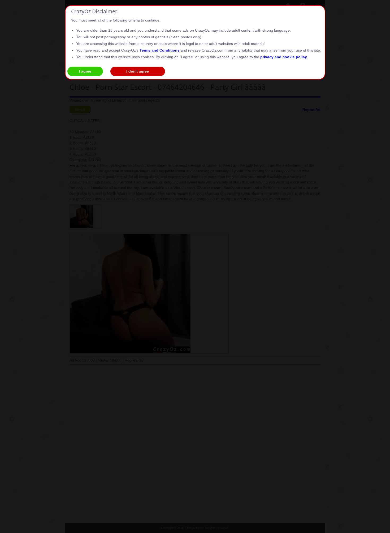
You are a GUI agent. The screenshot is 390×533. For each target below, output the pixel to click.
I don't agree (137, 71)
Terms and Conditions (160, 50)
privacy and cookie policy (283, 57)
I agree (85, 71)
